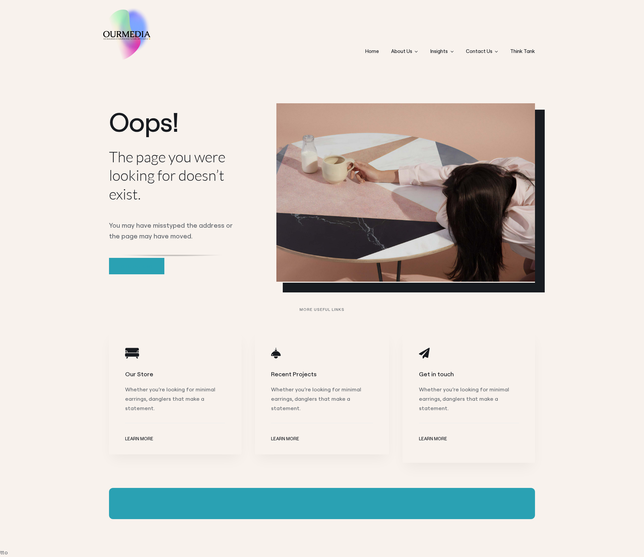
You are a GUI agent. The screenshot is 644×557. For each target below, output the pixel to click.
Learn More (139, 439)
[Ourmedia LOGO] (126, 9)
